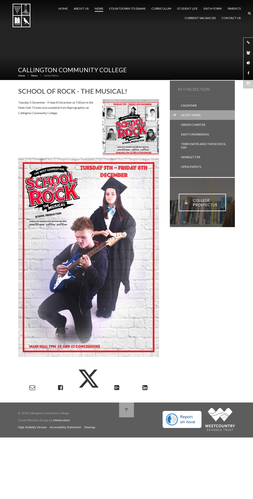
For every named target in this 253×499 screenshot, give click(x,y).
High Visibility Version (32, 427)
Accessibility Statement (65, 427)
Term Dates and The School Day (203, 145)
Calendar (189, 105)
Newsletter (190, 157)
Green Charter (193, 124)
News (34, 75)
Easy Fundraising (195, 134)
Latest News (51, 75)
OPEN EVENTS (191, 166)
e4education (61, 420)
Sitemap (89, 427)
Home (21, 75)
